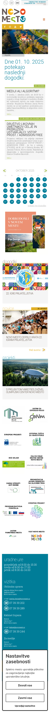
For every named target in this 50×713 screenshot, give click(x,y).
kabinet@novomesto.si (17, 627)
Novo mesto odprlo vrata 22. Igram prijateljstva (24, 339)
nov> (45, 171)
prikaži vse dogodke (37, 205)
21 (12, 196)
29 (18, 201)
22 (18, 196)
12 (44, 185)
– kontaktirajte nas (35, 3)
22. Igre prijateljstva (19, 293)
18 (38, 190)
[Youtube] (15, 26)
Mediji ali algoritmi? (23, 91)
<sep (5, 171)
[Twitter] (20, 26)
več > (9, 114)
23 (25, 196)
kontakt (11, 2)
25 (38, 196)
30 (25, 201)
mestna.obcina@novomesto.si (19, 599)
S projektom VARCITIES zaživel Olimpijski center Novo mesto (25, 391)
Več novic (35, 350)
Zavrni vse (25, 698)
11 (38, 185)
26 (44, 196)
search (5, 2)
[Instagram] (10, 26)
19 (44, 190)
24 (31, 196)
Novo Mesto (20, 15)
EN (17, 2)
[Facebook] (4, 26)
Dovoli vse (25, 685)
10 (31, 185)
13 (5, 190)
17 (31, 190)
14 (12, 190)
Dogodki (8, 55)
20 (5, 196)
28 (12, 201)
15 (18, 190)
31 (31, 201)
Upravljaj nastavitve (25, 706)
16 (25, 190)
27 (5, 201)
